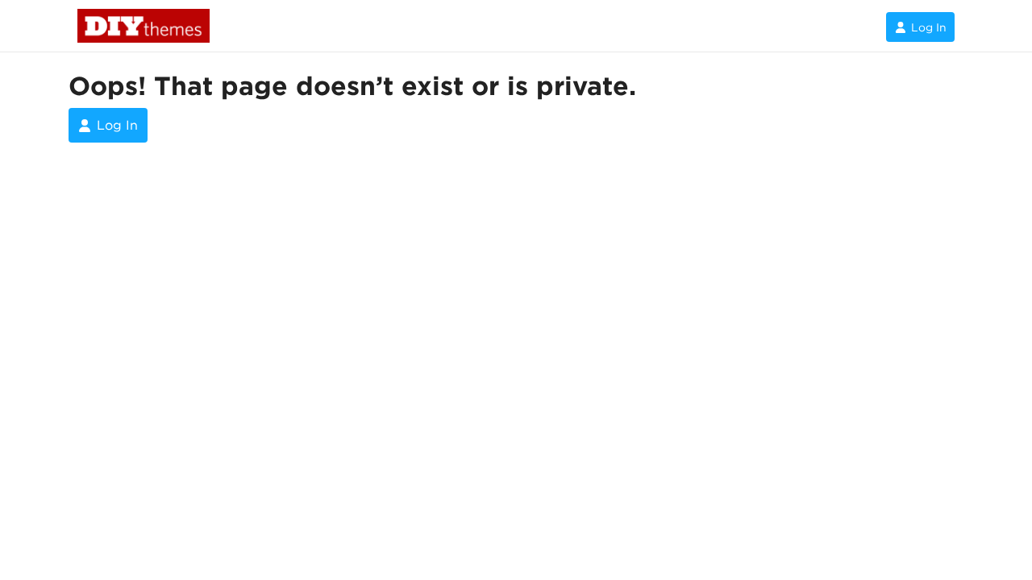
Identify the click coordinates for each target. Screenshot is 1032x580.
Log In (929, 27)
